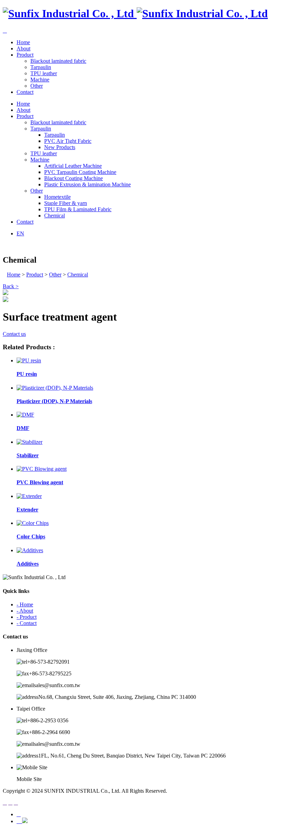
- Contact (27, 623)
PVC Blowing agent (40, 482)
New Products (59, 147)
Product (25, 55)
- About (25, 611)
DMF (23, 428)
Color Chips (31, 536)
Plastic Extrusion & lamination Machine (87, 184)
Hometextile (57, 197)
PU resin (27, 374)
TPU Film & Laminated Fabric (77, 209)
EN (20, 233)
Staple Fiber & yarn (65, 203)
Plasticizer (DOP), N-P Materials (54, 401)
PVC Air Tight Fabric (67, 141)
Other (36, 86)
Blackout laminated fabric (58, 61)
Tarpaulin (40, 67)
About (23, 48)
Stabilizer (28, 455)
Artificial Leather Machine (73, 166)
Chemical (54, 215)
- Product (27, 617)
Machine (39, 79)
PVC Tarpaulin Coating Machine (80, 172)
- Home (25, 604)
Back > (11, 286)
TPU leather (43, 73)
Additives (28, 564)
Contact (25, 92)
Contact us (14, 334)
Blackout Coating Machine (73, 178)
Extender (27, 509)
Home (23, 42)
